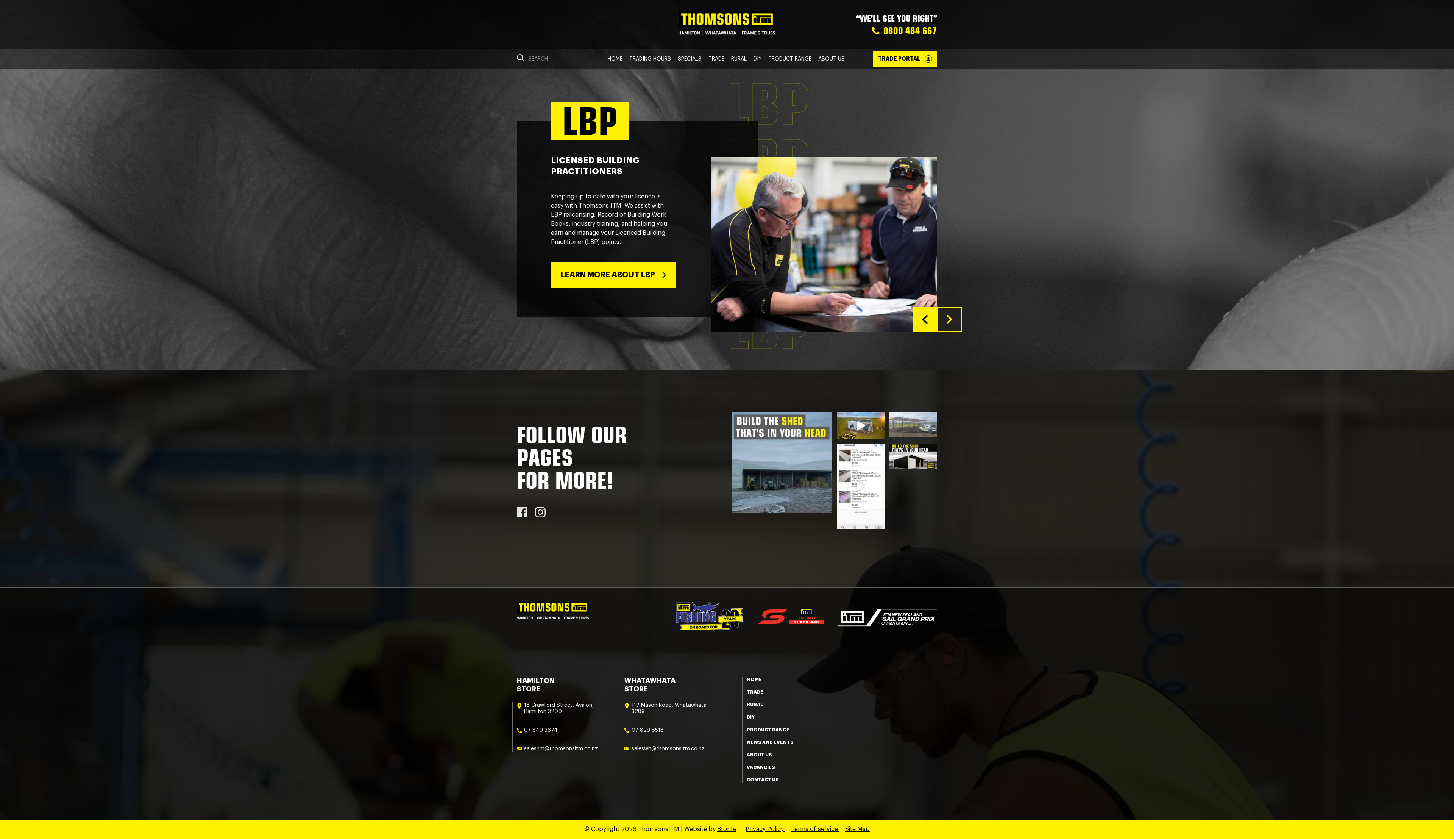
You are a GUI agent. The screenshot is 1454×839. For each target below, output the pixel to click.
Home (615, 59)
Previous (925, 319)
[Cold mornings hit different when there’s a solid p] (782, 462)
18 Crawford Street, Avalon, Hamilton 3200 (559, 708)
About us (759, 755)
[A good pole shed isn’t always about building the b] (913, 456)
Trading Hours (650, 59)
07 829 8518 (648, 730)
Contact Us (763, 780)
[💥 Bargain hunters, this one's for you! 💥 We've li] (861, 487)
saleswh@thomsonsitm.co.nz (668, 749)
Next (949, 319)
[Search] (520, 59)
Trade (716, 59)
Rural (739, 59)
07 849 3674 (541, 730)
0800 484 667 (910, 30)
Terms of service (815, 829)
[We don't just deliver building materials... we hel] (913, 424)
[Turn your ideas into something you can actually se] (861, 425)
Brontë (726, 829)
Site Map (857, 829)
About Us (831, 59)
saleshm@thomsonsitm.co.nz (561, 749)
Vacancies (761, 767)
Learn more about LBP (608, 275)
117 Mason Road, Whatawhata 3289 (669, 708)
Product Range (790, 59)
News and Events (770, 742)
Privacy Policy (765, 829)
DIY (758, 59)
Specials (690, 59)
